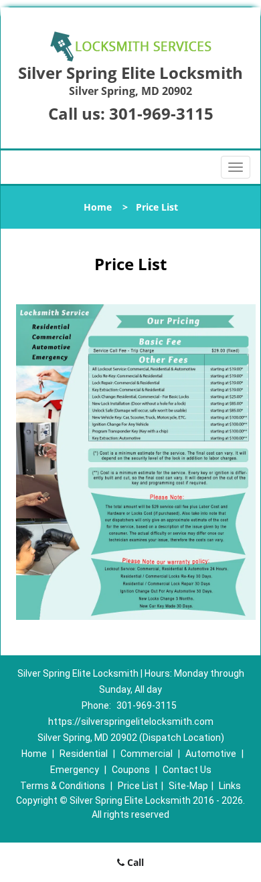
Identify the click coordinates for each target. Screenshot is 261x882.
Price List (138, 785)
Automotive (210, 753)
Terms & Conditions (62, 785)
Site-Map (188, 785)
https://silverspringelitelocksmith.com (130, 721)
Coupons (131, 769)
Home (98, 207)
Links (230, 785)
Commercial (146, 753)
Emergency (74, 769)
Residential (84, 753)
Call (134, 862)
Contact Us (187, 769)
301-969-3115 (161, 113)
